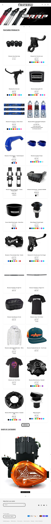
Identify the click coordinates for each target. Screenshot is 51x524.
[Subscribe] (23, 505)
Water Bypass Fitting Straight (36, 222)
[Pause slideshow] (29, 26)
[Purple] (41, 62)
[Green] (34, 62)
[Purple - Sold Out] (38, 162)
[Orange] (36, 62)
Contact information (38, 521)
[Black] (30, 62)
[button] (2, 4)
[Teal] (43, 62)
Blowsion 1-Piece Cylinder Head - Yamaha (14, 255)
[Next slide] (26, 26)
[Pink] (44, 95)
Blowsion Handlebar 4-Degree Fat (36, 287)
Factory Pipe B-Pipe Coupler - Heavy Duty (14, 222)
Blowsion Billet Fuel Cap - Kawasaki (36, 380)
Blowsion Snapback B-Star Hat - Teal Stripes (36, 348)
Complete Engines (25, 492)
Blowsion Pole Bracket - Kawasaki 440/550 (36, 189)
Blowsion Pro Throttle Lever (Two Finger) (37, 255)
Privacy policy (19, 521)
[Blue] (32, 62)
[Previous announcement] (2, 1)
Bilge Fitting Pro (36, 412)
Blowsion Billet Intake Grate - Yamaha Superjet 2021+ (14, 190)
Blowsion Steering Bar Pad (36, 89)
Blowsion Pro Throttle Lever (37, 56)
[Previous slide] (21, 26)
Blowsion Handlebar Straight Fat (14, 287)
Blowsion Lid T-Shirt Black (14, 380)
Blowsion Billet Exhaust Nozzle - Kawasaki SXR (14, 413)
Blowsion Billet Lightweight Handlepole (36, 121)
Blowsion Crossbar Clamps (36, 155)
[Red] (38, 62)
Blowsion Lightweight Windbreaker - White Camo (14, 348)
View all (25, 425)
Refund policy (13, 521)
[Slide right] (28, 496)
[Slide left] (22, 496)
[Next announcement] (48, 1)
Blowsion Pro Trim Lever (14, 89)
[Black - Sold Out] (10, 261)
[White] (38, 95)
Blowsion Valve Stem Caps (14, 56)
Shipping (32, 521)
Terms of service (27, 521)
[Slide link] (25, 16)
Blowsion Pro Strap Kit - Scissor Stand (14, 121)
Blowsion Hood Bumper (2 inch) (14, 317)
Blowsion (8, 521)
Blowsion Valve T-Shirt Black (36, 317)
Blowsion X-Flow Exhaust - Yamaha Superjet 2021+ (14, 156)
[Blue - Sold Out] (8, 261)
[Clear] (39, 62)
